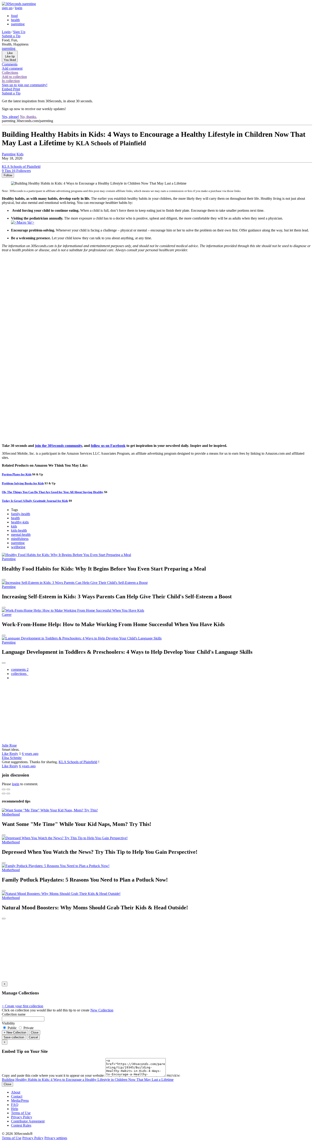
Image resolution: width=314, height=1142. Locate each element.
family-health (20, 514)
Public (12, 1028)
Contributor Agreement (28, 1121)
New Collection (101, 1010)
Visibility (8, 1023)
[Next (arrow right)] (8, 793)
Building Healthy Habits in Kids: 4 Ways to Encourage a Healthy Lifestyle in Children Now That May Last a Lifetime (88, 1080)
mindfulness (20, 539)
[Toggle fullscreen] (8, 789)
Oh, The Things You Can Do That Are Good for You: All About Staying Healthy (52, 492)
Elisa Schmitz (12, 758)
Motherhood (11, 814)
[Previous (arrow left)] (4, 793)
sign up (7, 8)
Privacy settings (55, 1138)
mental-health (21, 535)
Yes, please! (10, 117)
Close (34, 1032)
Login (6, 32)
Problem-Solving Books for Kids (23, 483)
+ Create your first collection (22, 1006)
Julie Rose (9, 745)
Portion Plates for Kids (16, 474)
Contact (16, 1096)
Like (5, 754)
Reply (13, 754)
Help (14, 1109)
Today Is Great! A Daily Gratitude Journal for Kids (35, 500)
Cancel (33, 1037)
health (15, 518)
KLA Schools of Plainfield (78, 762)
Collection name (14, 1014)
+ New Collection (15, 1032)
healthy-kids (20, 522)
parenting (18, 543)
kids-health (19, 530)
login (18, 8)
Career (6, 615)
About (15, 1092)
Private (28, 1028)
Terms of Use (21, 1113)
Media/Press (20, 1100)
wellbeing (18, 547)
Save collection (14, 1037)
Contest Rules (21, 1125)
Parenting (9, 154)
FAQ (14, 1105)
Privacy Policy (21, 1117)
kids (14, 526)
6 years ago (30, 754)
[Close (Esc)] (4, 789)
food (14, 16)
